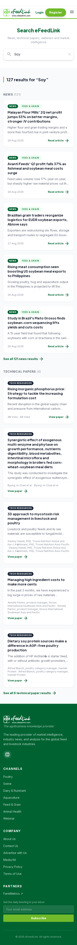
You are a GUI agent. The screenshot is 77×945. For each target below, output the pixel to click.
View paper (59, 417)
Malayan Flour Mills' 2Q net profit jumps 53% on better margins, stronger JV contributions (35, 116)
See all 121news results (23, 358)
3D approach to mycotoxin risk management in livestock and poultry (33, 518)
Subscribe (38, 918)
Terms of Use (12, 873)
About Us (9, 839)
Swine (7, 783)
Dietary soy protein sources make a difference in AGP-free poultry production (37, 645)
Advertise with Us (15, 853)
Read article (58, 140)
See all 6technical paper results (30, 693)
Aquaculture (11, 797)
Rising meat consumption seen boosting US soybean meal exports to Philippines (37, 271)
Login (40, 12)
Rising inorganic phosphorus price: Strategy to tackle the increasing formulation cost (36, 393)
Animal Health (12, 811)
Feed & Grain (30, 106)
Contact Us (10, 846)
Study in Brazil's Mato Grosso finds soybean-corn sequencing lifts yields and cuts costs (36, 322)
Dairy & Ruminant (14, 790)
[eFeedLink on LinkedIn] (7, 754)
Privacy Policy (12, 866)
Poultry (8, 776)
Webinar (9, 818)
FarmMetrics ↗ (13, 893)
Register (55, 12)
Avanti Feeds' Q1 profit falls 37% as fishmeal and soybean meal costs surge (37, 168)
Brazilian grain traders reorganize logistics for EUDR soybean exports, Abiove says (38, 219)
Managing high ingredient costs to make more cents (36, 581)
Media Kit (9, 860)
